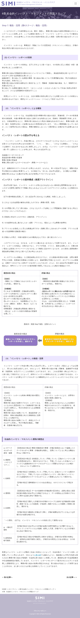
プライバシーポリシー (40, 611)
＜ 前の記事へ (7, 577)
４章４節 (37, 555)
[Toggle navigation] (76, 3)
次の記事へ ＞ (72, 577)
